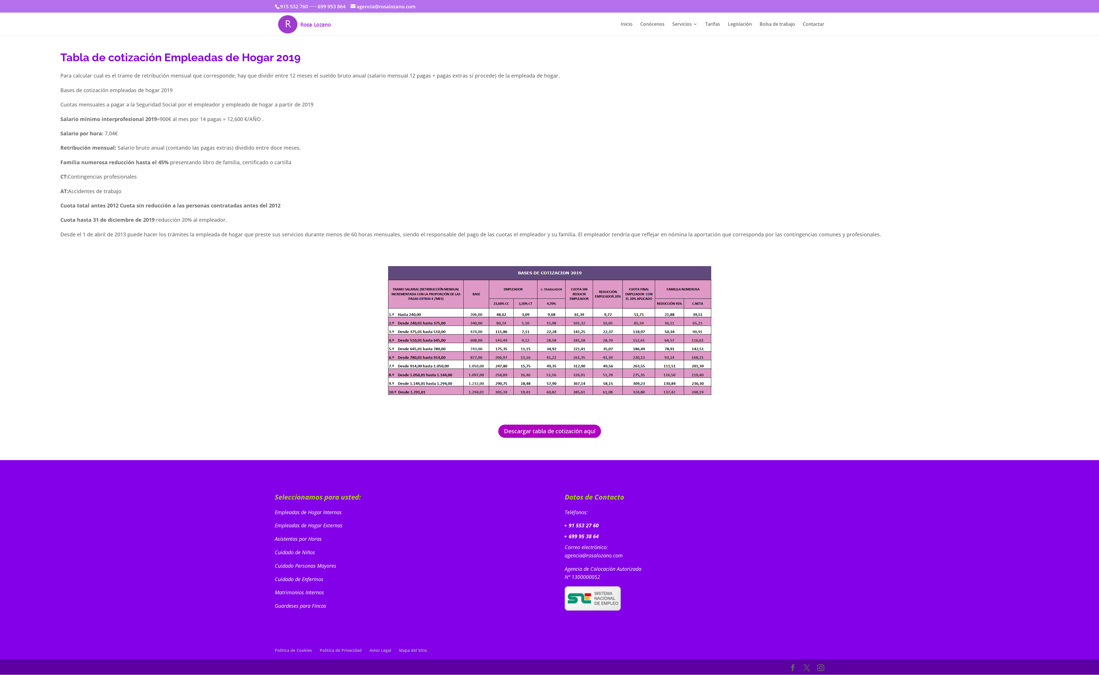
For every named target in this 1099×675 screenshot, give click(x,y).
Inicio (626, 24)
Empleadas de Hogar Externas (309, 525)
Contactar (813, 24)
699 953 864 (332, 6)
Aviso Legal (380, 650)
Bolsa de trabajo (777, 24)
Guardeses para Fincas (300, 605)
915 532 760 (294, 6)
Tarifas (712, 24)
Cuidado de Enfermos (300, 579)
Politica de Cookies (293, 650)
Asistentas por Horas (299, 538)
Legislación (740, 24)
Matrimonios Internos (300, 592)
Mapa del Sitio (413, 650)
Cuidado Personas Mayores (306, 565)
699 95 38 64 (584, 536)
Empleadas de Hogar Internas (308, 512)
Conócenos (652, 24)
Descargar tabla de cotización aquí (549, 431)
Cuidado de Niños (296, 552)
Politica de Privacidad (341, 650)
